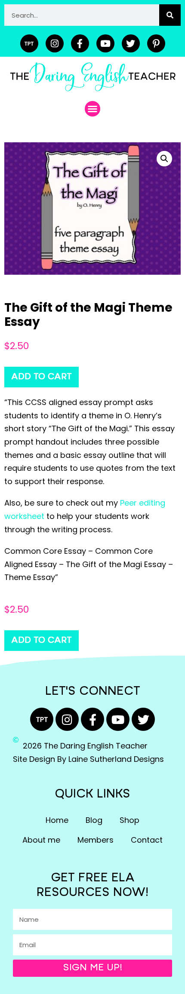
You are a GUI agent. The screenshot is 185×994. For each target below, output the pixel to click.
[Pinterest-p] (156, 43)
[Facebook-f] (80, 43)
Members (95, 839)
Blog (94, 820)
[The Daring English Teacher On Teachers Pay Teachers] (29, 43)
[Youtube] (105, 43)
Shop (129, 820)
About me (41, 839)
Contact (147, 839)
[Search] (170, 15)
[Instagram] (55, 43)
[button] (92, 109)
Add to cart (41, 377)
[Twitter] (131, 43)
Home (57, 820)
